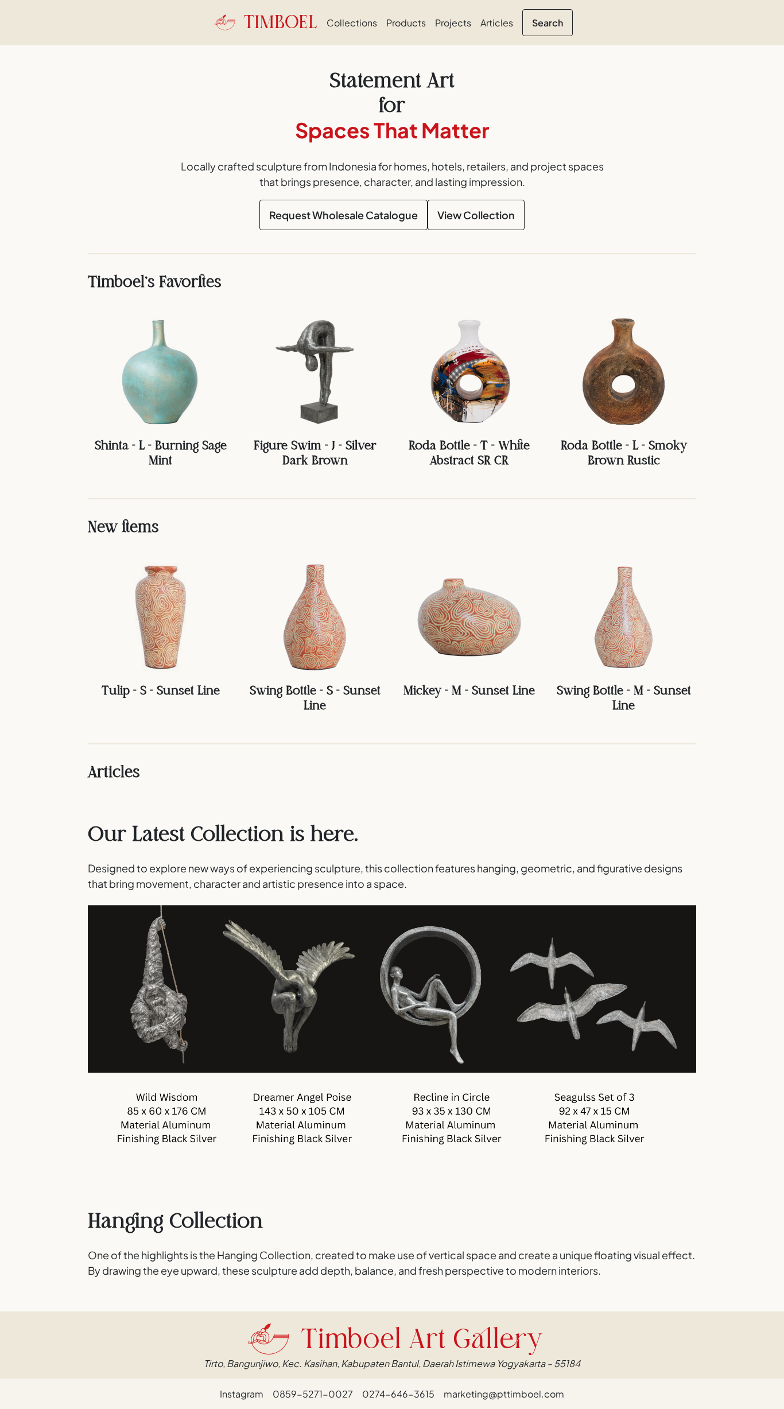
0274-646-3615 (398, 1394)
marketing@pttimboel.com (504, 1394)
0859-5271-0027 (313, 1394)
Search (547, 23)
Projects (453, 23)
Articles (496, 23)
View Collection (476, 215)
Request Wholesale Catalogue (343, 215)
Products (406, 23)
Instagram (241, 1394)
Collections (352, 23)
